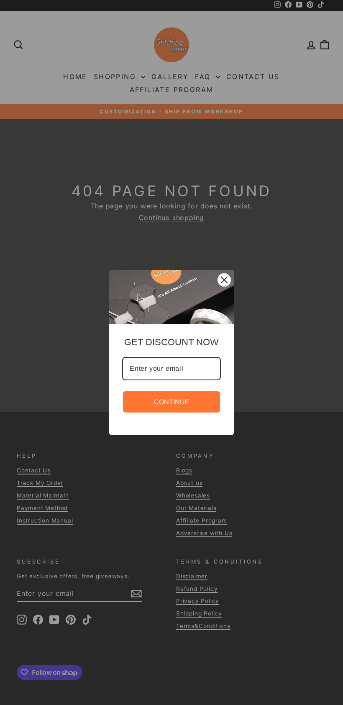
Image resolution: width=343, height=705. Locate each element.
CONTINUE (171, 401)
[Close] (224, 280)
